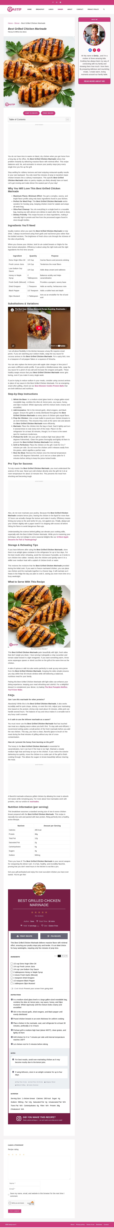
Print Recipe (48, 113)
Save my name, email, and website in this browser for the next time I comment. (37, 1194)
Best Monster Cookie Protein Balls (49, 386)
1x (59, 956)
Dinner (60, 9)
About (69, 9)
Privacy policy (93, 9)
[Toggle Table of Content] (66, 119)
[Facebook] (52, 2)
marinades (34, 802)
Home (29, 9)
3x (66, 956)
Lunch (51, 9)
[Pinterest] (60, 2)
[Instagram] (56, 2)
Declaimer (99, 1224)
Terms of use (90, 1224)
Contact (80, 9)
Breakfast (40, 9)
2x (62, 956)
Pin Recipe (55, 936)
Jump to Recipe (31, 113)
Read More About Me (94, 81)
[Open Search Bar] (104, 9)
